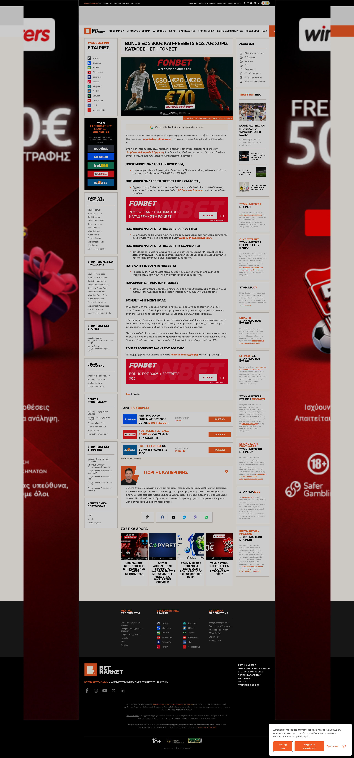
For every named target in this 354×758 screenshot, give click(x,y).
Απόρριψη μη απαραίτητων (309, 746)
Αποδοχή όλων (283, 746)
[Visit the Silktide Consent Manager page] (344, 746)
